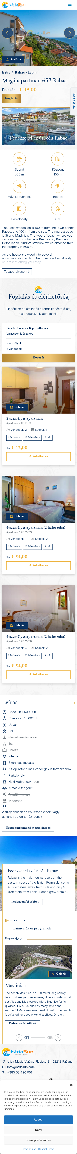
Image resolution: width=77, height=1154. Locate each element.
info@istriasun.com (21, 1067)
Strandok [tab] (17, 920)
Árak (48, 437)
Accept (38, 1119)
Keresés (38, 357)
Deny (38, 1130)
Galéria (16, 59)
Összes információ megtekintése (28, 828)
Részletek (14, 437)
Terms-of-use (28, 1149)
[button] (71, 1085)
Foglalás (11, 98)
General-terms (46, 1149)
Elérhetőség (32, 437)
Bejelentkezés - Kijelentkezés (27, 328)
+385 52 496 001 (19, 1072)
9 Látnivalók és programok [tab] (30, 928)
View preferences (39, 1140)
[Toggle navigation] (70, 5)
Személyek (14, 343)
